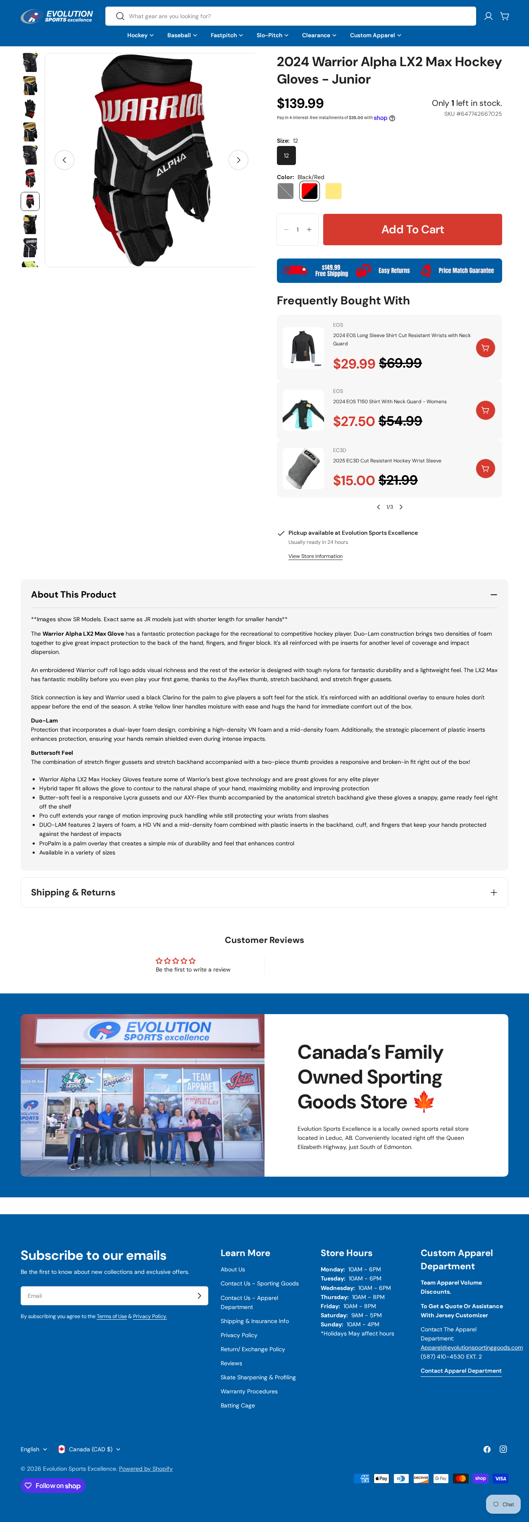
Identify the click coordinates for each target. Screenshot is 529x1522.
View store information (315, 556)
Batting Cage (238, 1405)
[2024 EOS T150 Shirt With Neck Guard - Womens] (303, 410)
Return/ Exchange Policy (253, 1349)
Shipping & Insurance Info (255, 1321)
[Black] (285, 191)
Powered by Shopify (146, 1468)
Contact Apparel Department (461, 1370)
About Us (233, 1269)
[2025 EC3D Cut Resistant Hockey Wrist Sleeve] (303, 468)
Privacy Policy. (150, 1316)
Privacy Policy (239, 1335)
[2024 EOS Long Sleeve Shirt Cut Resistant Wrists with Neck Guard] (303, 348)
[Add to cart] (486, 410)
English (30, 1449)
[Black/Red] (309, 191)
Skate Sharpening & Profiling (258, 1377)
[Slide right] (238, 160)
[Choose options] (486, 348)
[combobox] (290, 16)
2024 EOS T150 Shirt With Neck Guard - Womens (390, 401)
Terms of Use (112, 1316)
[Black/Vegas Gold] (333, 191)
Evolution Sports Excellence (79, 1468)
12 (286, 155)
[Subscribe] (199, 1295)
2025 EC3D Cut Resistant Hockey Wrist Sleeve (387, 460)
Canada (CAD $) (90, 1449)
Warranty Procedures (249, 1391)
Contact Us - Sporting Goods (260, 1283)
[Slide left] (64, 160)
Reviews (231, 1363)
